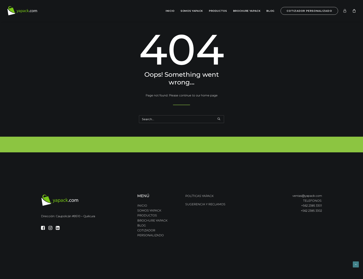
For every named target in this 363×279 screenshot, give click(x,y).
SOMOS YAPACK (192, 10)
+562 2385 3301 (311, 205)
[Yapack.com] (22, 10)
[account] (347, 11)
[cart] (353, 11)
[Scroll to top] (356, 264)
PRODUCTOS (218, 10)
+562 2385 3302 (311, 210)
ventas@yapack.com (307, 196)
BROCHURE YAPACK (247, 10)
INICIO (170, 10)
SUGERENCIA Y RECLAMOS (205, 204)
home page (209, 95)
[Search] (181, 119)
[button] (219, 119)
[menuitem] (170, 11)
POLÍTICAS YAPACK (199, 196)
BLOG (270, 10)
